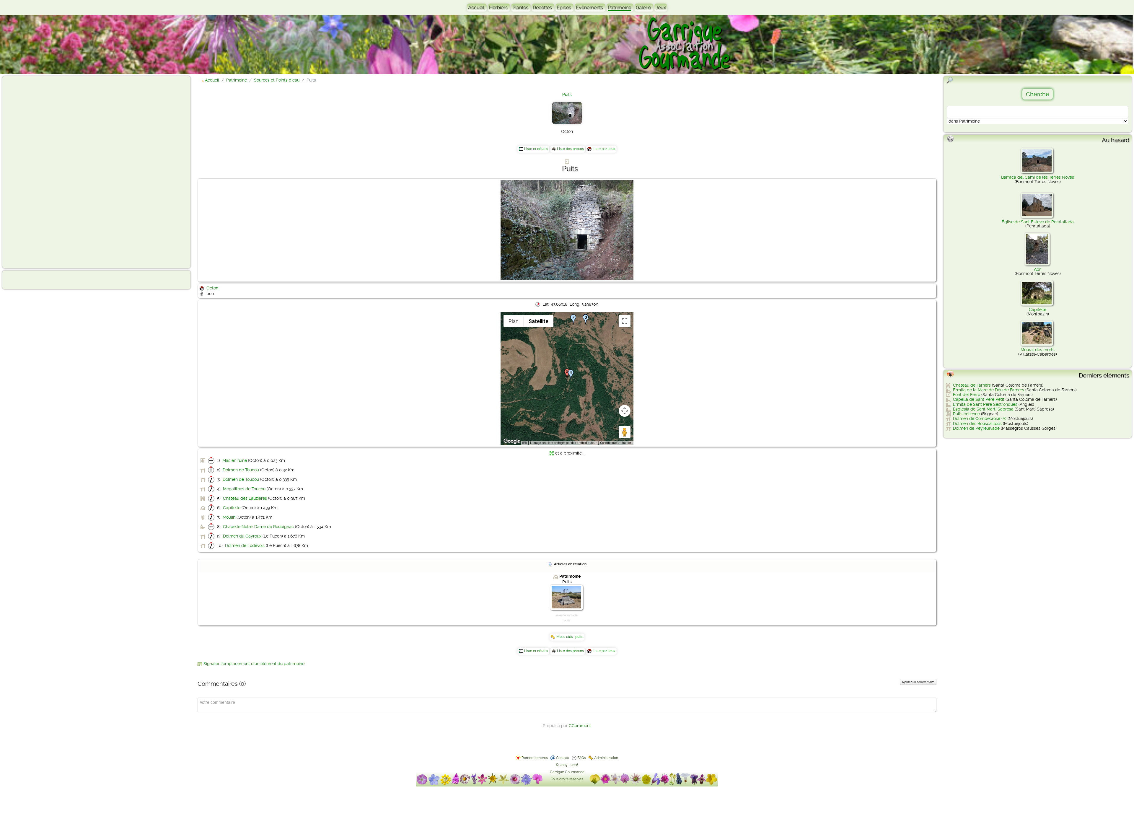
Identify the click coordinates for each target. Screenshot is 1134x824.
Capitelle (231, 507)
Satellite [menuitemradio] (538, 321)
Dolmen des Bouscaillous (977, 423)
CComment (580, 725)
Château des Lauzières (245, 498)
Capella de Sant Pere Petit (978, 399)
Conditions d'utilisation (616, 442)
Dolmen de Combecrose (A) (979, 418)
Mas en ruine (234, 460)
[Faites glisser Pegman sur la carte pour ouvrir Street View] (624, 432)
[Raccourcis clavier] (524, 443)
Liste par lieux (604, 149)
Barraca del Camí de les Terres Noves (1037, 177)
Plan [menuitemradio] (514, 321)
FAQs (581, 758)
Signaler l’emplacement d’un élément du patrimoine (253, 663)
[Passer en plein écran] (624, 321)
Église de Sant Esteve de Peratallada (1038, 221)
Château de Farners (972, 385)
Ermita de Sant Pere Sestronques (985, 404)
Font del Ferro (966, 394)
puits (579, 637)
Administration (606, 758)
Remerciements (535, 758)
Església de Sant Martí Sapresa (983, 409)
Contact (562, 758)
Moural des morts (1038, 349)
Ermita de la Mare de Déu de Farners (988, 389)
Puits (567, 94)
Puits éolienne (966, 413)
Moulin (229, 517)
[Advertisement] (28, 171)
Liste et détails (536, 149)
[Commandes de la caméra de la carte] (624, 411)
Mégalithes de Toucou (244, 488)
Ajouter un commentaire (918, 682)
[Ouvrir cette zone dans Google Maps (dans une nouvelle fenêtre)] (512, 441)
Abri (1038, 269)
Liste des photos (570, 149)
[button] (573, 319)
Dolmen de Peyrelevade (976, 428)
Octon (212, 288)
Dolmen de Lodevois (245, 545)
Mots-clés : (565, 637)
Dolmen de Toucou (241, 470)
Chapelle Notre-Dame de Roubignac (258, 526)
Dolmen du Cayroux (242, 536)
